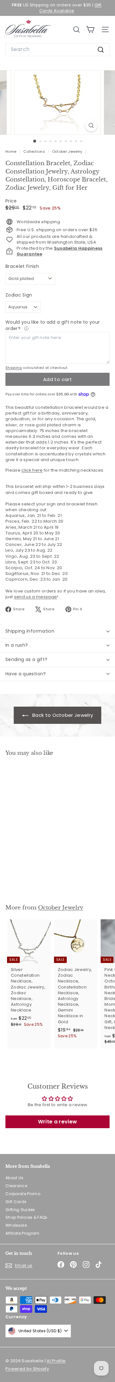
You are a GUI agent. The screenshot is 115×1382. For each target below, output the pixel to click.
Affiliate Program (22, 1233)
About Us (14, 1177)
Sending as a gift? (26, 659)
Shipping (13, 367)
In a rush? (16, 645)
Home (11, 151)
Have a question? (25, 674)
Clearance (16, 1185)
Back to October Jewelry (62, 715)
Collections (34, 151)
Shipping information (29, 631)
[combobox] (57, 49)
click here (31, 470)
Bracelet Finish (22, 266)
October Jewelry (67, 151)
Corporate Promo (22, 1193)
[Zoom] (91, 125)
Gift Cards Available (70, 8)
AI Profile (56, 1361)
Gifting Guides (20, 1209)
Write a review (57, 1121)
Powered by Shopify (27, 1369)
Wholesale (16, 1225)
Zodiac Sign (18, 295)
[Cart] (90, 29)
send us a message (35, 597)
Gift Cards (16, 1201)
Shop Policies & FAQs (26, 1217)
